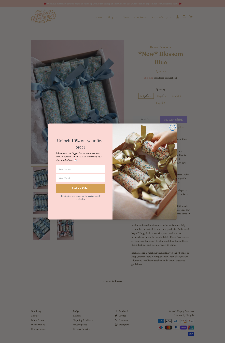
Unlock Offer (80, 188)
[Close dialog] (172, 128)
